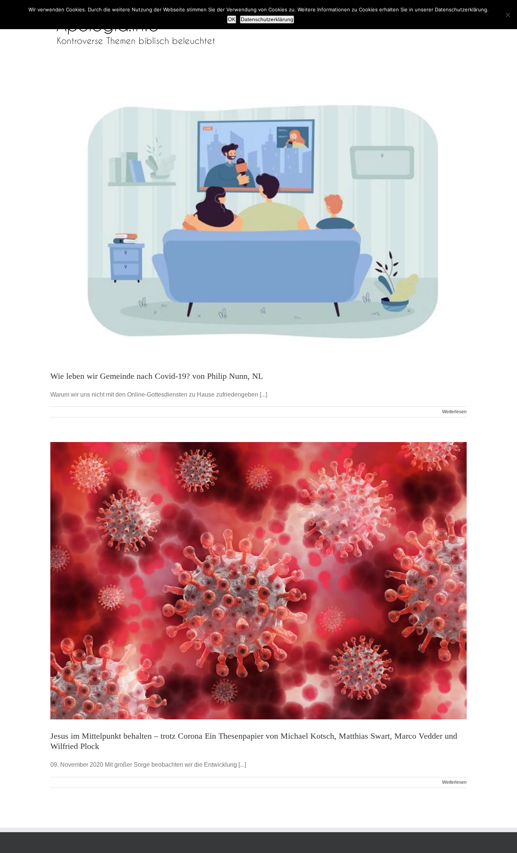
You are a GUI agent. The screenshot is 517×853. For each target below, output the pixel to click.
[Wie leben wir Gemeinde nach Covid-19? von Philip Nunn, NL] (258, 221)
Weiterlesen (454, 411)
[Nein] (507, 15)
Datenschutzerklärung (267, 19)
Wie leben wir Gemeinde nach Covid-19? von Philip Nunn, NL (156, 376)
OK (231, 19)
